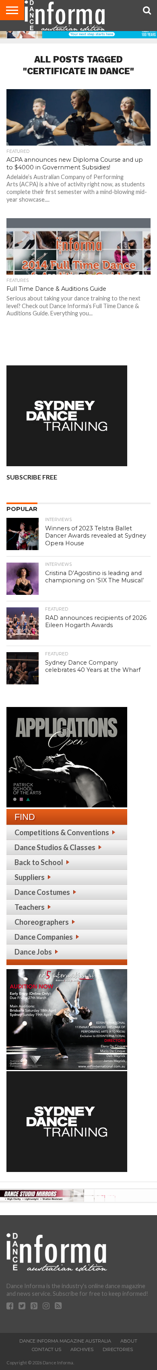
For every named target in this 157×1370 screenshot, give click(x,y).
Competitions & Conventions (61, 832)
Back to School (38, 862)
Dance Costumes (42, 892)
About (128, 1341)
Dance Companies (43, 936)
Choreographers (41, 922)
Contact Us (46, 1349)
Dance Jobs (33, 951)
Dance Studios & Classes (54, 847)
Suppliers (29, 877)
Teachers (29, 907)
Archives (81, 1349)
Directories (118, 1349)
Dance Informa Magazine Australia (65, 1341)
